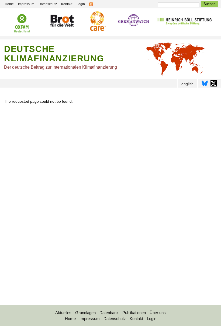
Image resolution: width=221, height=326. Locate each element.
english (187, 84)
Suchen (209, 4)
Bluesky (205, 83)
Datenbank (109, 312)
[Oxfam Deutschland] (22, 24)
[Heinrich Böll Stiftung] (184, 21)
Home (9, 4)
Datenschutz (48, 4)
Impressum (26, 4)
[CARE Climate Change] (97, 21)
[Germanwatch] (133, 21)
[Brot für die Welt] (61, 21)
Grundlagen (85, 312)
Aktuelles (63, 312)
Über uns (158, 312)
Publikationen (134, 312)
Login (81, 4)
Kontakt (66, 4)
